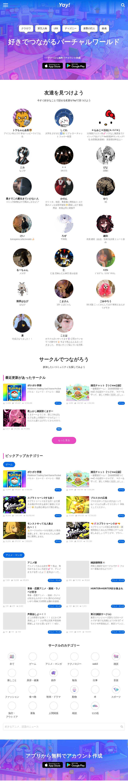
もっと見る (64, 440)
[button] (6, 5)
